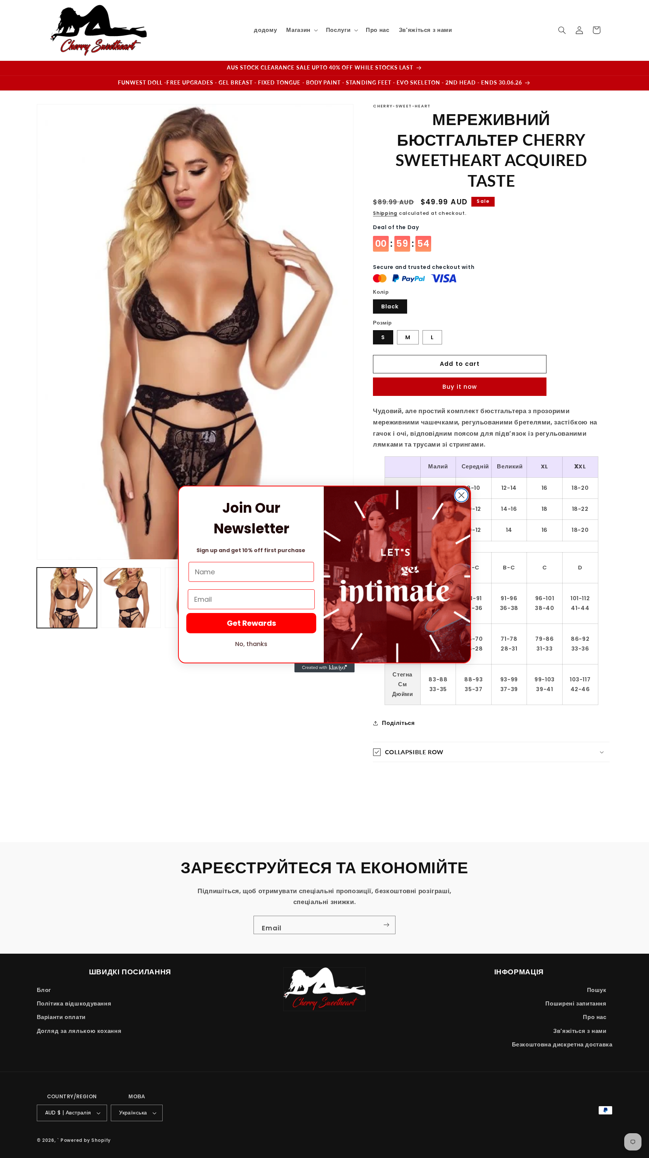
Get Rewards (251, 623)
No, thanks (251, 644)
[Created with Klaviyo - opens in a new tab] (324, 667)
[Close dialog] (461, 495)
